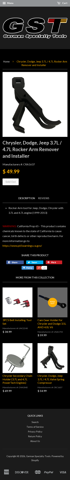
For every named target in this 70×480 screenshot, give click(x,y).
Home (6, 61)
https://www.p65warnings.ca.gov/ (22, 245)
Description (26, 198)
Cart (64, 3)
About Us (35, 441)
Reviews (43, 198)
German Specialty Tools (38, 456)
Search (35, 422)
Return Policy (35, 436)
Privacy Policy (35, 431)
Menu (10, 3)
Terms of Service (35, 426)
